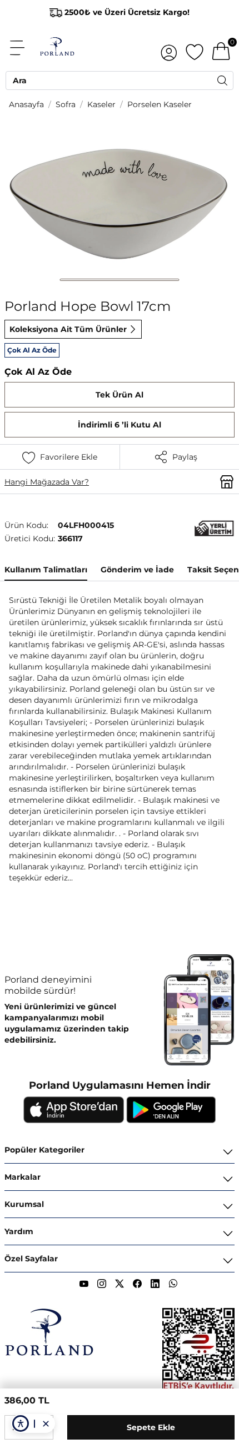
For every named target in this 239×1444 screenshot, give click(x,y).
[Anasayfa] (57, 47)
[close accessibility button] (45, 1423)
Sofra (66, 104)
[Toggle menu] (23, 47)
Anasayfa (26, 104)
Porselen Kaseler (159, 104)
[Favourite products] (194, 48)
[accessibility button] (20, 1423)
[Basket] (221, 48)
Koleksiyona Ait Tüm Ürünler (68, 329)
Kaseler (101, 104)
